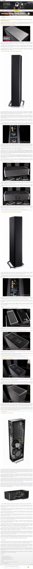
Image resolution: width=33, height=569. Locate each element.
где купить (23, 10)
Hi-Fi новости (3, 17)
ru (30, 10)
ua (29, 10)
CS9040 (25, 46)
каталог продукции (9, 10)
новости (16, 10)
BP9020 (31, 46)
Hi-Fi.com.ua (4, 0)
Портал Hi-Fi (3, 16)
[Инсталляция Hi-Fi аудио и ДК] (16, 13)
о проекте (3, 10)
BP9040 (22, 46)
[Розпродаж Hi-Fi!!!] (16, 9)
